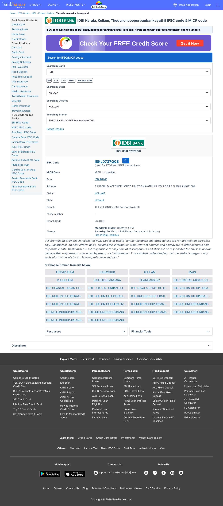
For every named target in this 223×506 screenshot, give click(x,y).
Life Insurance (20, 81)
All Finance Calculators (190, 379)
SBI (49, 80)
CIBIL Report (67, 392)
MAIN (192, 272)
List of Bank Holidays (107, 234)
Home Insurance (21, 105)
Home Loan (18, 34)
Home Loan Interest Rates (135, 402)
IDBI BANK (101, 179)
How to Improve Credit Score (69, 407)
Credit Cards (88, 359)
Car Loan (17, 47)
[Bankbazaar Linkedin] (155, 473)
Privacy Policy (172, 488)
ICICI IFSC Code (21, 146)
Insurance (104, 359)
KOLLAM (100, 193)
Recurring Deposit (22, 76)
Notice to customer (131, 488)
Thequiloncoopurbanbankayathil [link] (72, 13)
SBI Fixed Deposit (162, 377)
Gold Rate (129, 448)
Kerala (41, 13)
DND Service (153, 488)
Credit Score (19, 39)
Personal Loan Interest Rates (100, 411)
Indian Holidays (147, 448)
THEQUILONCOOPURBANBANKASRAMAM (192, 304)
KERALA (99, 200)
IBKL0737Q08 (107, 161)
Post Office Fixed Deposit (162, 394)
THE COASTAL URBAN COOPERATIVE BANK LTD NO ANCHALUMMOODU (65, 288)
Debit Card (18, 52)
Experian (65, 382)
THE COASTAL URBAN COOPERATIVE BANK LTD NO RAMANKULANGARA (107, 288)
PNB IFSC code (20, 164)
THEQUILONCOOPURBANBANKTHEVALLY (107, 320)
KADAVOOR (107, 272)
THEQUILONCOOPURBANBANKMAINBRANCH (149, 312)
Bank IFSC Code (110, 448)
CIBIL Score (67, 387)
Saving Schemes (21, 62)
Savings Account (21, 57)
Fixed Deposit (19, 71)
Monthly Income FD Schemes (163, 419)
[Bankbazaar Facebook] (164, 473)
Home (13, 13)
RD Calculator (192, 412)
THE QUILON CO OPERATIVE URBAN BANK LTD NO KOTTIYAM (149, 296)
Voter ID (16, 100)
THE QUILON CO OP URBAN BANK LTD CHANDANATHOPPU (192, 288)
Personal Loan (20, 29)
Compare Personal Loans (102, 379)
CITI (63, 80)
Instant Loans (99, 417)
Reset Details (55, 129)
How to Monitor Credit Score (72, 415)
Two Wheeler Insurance (25, 96)
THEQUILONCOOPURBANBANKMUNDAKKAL (65, 320)
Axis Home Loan (133, 395)
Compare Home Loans (132, 379)
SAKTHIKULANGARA (107, 280)
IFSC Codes (23, 13)
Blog (85, 488)
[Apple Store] (74, 474)
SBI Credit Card (22, 399)
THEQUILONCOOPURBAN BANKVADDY (149, 304)
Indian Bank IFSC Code (25, 141)
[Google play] (49, 474)
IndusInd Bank (85, 80)
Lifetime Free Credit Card (27, 404)
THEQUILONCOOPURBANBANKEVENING (107, 312)
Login (208, 4)
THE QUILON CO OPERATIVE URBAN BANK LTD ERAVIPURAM (65, 296)
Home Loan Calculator (196, 386)
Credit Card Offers (106, 437)
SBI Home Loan (132, 386)
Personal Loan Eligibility (100, 402)
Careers (57, 488)
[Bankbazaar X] (146, 473)
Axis (56, 80)
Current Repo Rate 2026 (134, 419)
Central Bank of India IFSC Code (24, 171)
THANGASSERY (149, 280)
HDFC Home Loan (134, 390)
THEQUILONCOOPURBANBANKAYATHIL (65, 312)
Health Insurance (21, 91)
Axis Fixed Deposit (163, 387)
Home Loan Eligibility (130, 411)
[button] (125, 160)
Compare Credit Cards (26, 377)
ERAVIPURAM (65, 272)
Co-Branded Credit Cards (27, 413)
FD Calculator (192, 407)
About (46, 488)
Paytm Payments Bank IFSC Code (24, 180)
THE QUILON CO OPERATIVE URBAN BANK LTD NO (107, 296)
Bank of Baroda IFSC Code (23, 153)
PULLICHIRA (65, 280)
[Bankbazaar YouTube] (181, 473)
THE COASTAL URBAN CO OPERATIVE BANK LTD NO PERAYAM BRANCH (192, 280)
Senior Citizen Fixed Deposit (163, 402)
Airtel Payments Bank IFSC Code (24, 188)
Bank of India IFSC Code (26, 160)
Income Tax (90, 448)
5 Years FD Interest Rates (163, 411)
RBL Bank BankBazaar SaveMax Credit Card (31, 392)
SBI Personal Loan (102, 386)
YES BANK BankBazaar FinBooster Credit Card (32, 384)
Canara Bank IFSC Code (25, 137)
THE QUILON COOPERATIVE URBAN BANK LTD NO (107, 304)
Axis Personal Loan (103, 395)
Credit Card (18, 24)
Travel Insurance (21, 110)
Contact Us (72, 488)
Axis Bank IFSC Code (24, 132)
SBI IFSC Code (20, 122)
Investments (128, 437)
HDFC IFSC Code (21, 127)
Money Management (150, 437)
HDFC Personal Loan (104, 390)
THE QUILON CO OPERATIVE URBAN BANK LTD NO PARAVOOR (65, 304)
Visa (162, 448)
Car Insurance (20, 86)
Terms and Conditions (104, 488)
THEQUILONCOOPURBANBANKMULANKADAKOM (192, 312)
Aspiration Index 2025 (149, 359)
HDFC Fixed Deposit (163, 382)
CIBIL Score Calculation (67, 399)
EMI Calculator (20, 66)
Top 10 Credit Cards (24, 409)
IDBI (34, 13)
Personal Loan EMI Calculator (194, 392)
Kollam (50, 13)
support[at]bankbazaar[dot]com (117, 472)
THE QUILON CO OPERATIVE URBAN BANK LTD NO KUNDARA (192, 296)
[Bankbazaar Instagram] (172, 473)
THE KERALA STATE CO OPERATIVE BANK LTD (149, 288)
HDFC (72, 80)
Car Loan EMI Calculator (191, 401)
